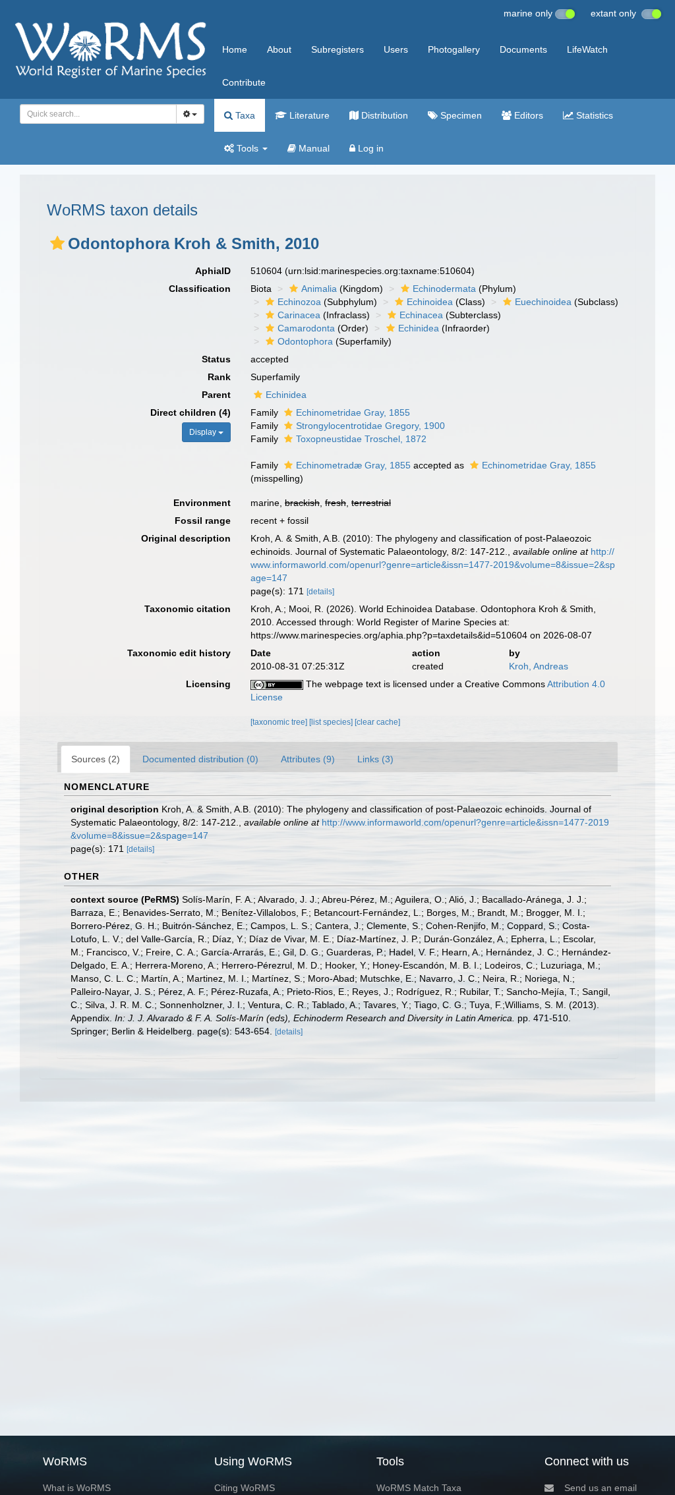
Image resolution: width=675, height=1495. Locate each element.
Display (203, 432)
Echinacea (421, 315)
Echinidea (418, 328)
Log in (369, 148)
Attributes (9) (308, 759)
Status (216, 359)
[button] (57, 243)
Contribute (244, 82)
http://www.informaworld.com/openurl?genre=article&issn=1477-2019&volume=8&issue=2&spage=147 (432, 564)
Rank (219, 377)
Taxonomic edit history (179, 653)
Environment (202, 502)
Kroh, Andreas (538, 666)
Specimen (460, 115)
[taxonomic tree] (279, 722)
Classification (200, 288)
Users (396, 49)
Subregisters (337, 49)
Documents (523, 49)
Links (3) (375, 759)
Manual (313, 148)
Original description (186, 538)
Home (234, 49)
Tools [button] (247, 148)
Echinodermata (444, 288)
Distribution (383, 115)
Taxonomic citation (187, 609)
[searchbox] (94, 114)
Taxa (244, 115)
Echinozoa (299, 301)
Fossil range (203, 520)
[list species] (332, 722)
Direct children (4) (190, 412)
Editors (527, 115)
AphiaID (213, 271)
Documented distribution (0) (200, 759)
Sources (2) (95, 759)
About (279, 49)
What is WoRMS (77, 1487)
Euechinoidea (543, 301)
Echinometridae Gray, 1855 (353, 412)
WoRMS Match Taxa (418, 1487)
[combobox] (98, 114)
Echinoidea (430, 301)
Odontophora (305, 341)
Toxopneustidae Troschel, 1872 (361, 439)
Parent (216, 394)
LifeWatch (587, 49)
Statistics (593, 115)
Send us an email (600, 1487)
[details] (320, 591)
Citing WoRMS (244, 1487)
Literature (308, 115)
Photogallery (454, 49)
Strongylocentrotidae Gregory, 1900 (370, 425)
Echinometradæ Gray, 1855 (353, 465)
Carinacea (299, 315)
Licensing (208, 684)
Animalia (319, 288)
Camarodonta (306, 328)
